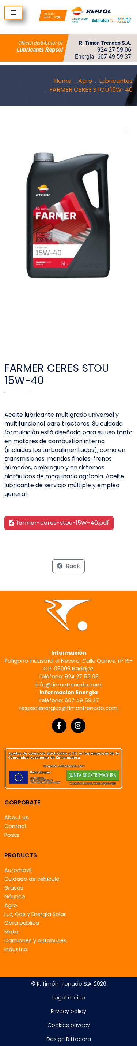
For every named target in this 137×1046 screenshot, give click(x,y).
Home (62, 81)
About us (16, 817)
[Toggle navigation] (13, 12)
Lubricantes (116, 81)
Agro (85, 81)
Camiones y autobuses (35, 940)
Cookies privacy (68, 1025)
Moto (11, 931)
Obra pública (21, 923)
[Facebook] (59, 725)
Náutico (14, 896)
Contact (15, 826)
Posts (11, 835)
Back (72, 566)
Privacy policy (68, 1011)
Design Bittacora (68, 1039)
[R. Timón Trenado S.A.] (86, 15)
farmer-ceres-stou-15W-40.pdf (62, 523)
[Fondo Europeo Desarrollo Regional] (63, 768)
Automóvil (17, 870)
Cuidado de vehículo (32, 879)
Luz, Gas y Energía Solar (35, 914)
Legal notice (68, 997)
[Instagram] (78, 725)
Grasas (13, 887)
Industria (15, 949)
